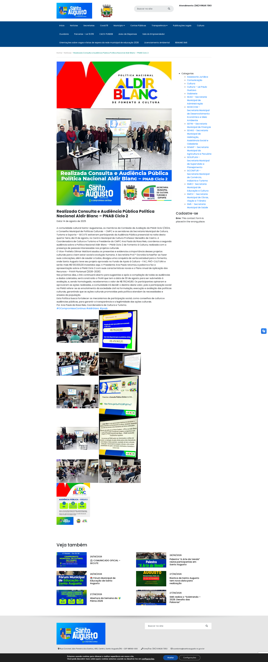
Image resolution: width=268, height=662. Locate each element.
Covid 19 (104, 25)
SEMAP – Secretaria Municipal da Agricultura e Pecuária (199, 150)
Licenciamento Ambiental (157, 42)
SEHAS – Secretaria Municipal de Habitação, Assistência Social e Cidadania (197, 137)
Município (119, 25)
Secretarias (88, 25)
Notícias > (68, 53)
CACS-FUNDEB (106, 34)
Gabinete (192, 93)
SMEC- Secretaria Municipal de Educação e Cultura (197, 187)
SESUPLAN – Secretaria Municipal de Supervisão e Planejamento (198, 162)
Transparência (159, 25)
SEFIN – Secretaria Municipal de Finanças (199, 125)
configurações (148, 659)
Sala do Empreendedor (154, 34)
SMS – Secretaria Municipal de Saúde (197, 206)
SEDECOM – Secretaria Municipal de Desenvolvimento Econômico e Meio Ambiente (198, 113)
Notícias (74, 25)
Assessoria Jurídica (197, 76)
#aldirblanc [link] (92, 308)
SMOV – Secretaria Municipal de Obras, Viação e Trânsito (198, 197)
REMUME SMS (181, 42)
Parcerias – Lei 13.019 (84, 34)
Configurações (189, 657)
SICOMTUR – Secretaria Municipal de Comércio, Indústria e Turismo (198, 175)
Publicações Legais (182, 25)
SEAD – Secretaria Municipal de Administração (197, 100)
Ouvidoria (64, 34)
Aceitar (170, 657)
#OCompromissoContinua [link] (71, 308)
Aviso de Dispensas (128, 34)
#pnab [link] (104, 308)
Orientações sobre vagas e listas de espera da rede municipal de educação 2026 (99, 42)
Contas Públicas (138, 25)
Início (61, 25)
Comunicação (194, 80)
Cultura (200, 25)
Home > (60, 53)
